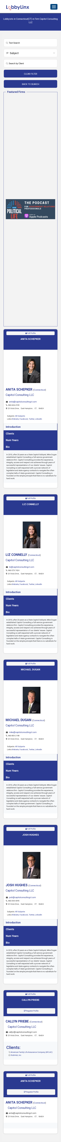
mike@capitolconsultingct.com (23, 732)
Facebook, (24, 419)
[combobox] (30, 53)
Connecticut (39, 390)
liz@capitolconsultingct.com (21, 567)
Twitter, (32, 419)
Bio (8, 446)
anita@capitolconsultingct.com (23, 402)
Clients (10, 433)
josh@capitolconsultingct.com (22, 897)
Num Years (12, 440)
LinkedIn (38, 419)
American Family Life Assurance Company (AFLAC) (31, 1052)
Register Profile (32, 1011)
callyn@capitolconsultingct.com (23, 1032)
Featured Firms (16, 91)
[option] (30, 209)
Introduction (13, 426)
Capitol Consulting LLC (20, 395)
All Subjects (20, 416)
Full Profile (31, 333)
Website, (16, 419)
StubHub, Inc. (16, 1055)
